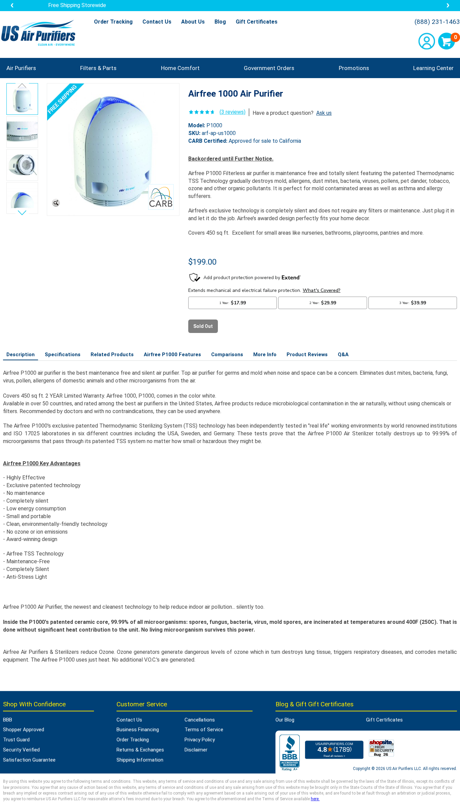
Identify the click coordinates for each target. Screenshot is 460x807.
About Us (193, 22)
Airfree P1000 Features (172, 354)
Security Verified (21, 750)
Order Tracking (113, 22)
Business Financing (138, 730)
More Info (264, 354)
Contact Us (156, 22)
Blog (220, 22)
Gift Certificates (256, 22)
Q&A (343, 354)
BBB (7, 720)
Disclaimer (196, 750)
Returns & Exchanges (140, 750)
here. (315, 799)
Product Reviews (307, 354)
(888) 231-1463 (437, 22)
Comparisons (227, 354)
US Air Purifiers (40, 33)
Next (22, 211)
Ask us (324, 113)
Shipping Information (140, 760)
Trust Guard (16, 740)
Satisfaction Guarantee (29, 760)
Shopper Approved (23, 730)
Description (20, 354)
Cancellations (200, 720)
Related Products (112, 354)
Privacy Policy (200, 740)
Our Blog (284, 720)
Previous (22, 87)
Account (426, 41)
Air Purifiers (21, 68)
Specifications (62, 354)
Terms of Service (204, 730)
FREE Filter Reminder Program (230, 5)
